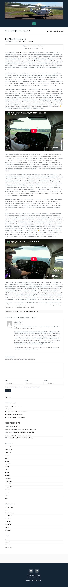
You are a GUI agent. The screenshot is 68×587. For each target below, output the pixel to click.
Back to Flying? (8, 409)
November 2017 (8, 449)
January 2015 (8, 478)
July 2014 (7, 492)
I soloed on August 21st (21, 52)
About (38, 575)
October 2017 (8, 452)
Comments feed (8, 544)
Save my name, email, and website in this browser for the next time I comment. (23, 387)
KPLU (18, 311)
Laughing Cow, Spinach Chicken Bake (13, 406)
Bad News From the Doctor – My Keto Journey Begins (24, 429)
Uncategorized (8, 524)
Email (26, 380)
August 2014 (7, 489)
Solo (24, 311)
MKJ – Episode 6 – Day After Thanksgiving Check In (16, 411)
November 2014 (8, 481)
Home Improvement (9, 513)
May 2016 (7, 458)
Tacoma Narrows (29, 311)
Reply (9, 327)
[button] (34, 23)
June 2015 (7, 469)
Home (29, 575)
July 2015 (7, 466)
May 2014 (7, 498)
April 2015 (7, 472)
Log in (6, 539)
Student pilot (8, 521)
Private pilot (7, 518)
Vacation (7, 527)
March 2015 (7, 475)
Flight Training (13, 311)
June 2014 (7, 495)
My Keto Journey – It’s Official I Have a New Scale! (23, 432)
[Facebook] (31, 571)
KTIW (21, 311)
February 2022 (8, 446)
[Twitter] (37, 571)
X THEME (39, 578)
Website (46, 380)
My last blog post (38, 61)
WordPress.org (8, 547)
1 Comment (30, 41)
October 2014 (8, 484)
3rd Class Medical (9, 507)
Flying (24, 41)
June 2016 (7, 455)
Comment (7, 362)
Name (6, 380)
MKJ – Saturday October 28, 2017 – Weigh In (15, 417)
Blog (33, 575)
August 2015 (7, 464)
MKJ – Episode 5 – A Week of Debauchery (14, 414)
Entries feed (7, 542)
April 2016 (7, 461)
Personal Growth (8, 515)
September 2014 (8, 487)
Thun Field (35, 311)
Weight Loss (7, 530)
